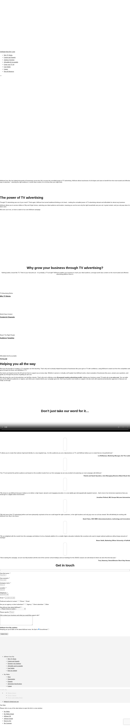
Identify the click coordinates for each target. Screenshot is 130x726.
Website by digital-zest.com (11, 701)
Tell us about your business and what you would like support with (19, 615)
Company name (5, 583)
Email (1, 598)
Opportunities (11, 679)
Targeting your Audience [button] (14, 663)
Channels (10, 681)
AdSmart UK (7, 716)
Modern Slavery (12, 693)
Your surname (4, 578)
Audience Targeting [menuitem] (9, 60)
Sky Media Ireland (9, 714)
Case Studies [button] (11, 668)
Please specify (4, 612)
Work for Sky (7, 721)
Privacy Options (12, 695)
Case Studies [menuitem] (7, 67)
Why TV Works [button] (12, 659)
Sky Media (7, 711)
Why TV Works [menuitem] (8, 55)
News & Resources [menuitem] (9, 71)
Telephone (3, 593)
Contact (10, 686)
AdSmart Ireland (8, 718)
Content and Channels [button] (13, 661)
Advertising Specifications (15, 684)
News (9, 677)
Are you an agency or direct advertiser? (12, 604)
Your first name (4, 573)
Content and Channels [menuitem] (10, 57)
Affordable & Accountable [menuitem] (11, 62)
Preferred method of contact (8, 601)
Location (2, 588)
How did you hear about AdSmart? (10, 607)
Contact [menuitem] (6, 69)
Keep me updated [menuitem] (12, 670)
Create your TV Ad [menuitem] (9, 64)
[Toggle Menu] (1, 75)
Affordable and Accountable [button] (15, 666)
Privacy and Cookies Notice (15, 697)
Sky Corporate (8, 723)
